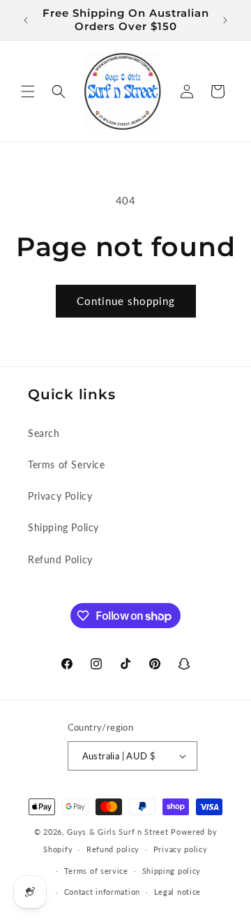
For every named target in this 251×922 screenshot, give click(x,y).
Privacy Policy (60, 496)
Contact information (102, 891)
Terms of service (96, 870)
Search (44, 433)
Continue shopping (126, 301)
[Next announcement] (225, 20)
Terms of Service (66, 464)
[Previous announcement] (25, 20)
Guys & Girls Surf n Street (117, 831)
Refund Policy (60, 559)
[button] (28, 91)
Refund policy (112, 849)
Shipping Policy (63, 527)
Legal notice (177, 891)
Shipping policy (171, 870)
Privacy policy (180, 849)
